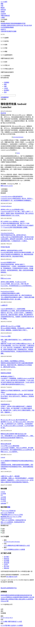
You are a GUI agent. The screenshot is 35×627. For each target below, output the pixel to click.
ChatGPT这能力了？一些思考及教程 (13, 308)
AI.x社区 (27, 545)
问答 (7, 31)
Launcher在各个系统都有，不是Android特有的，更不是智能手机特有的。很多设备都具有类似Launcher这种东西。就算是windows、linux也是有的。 (17, 449)
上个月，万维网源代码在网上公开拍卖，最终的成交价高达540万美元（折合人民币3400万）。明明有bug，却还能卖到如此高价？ (17, 396)
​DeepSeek (3, 291)
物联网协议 (4, 373)
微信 (2, 444)
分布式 (14, 262)
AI (13, 291)
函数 (3, 305)
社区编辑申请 (4, 97)
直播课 (18, 23)
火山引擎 (5, 601)
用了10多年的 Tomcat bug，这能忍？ (13, 221)
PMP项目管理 (4, 27)
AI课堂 (3, 17)
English (6, 564)
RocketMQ (3, 262)
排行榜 (10, 23)
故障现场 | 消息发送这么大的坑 (11, 250)
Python (2, 336)
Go (1, 305)
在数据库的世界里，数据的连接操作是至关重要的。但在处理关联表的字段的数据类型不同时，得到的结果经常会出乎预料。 (17, 466)
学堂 (2, 5)
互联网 (3, 404)
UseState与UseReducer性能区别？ (12, 196)
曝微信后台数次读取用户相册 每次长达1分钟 (13, 434)
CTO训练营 (21, 549)
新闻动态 (6, 558)
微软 (2, 185)
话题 (5, 86)
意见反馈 (6, 562)
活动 (5, 92)
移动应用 (8, 444)
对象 (8, 247)
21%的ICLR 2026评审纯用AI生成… (13, 209)
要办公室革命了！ (8, 376)
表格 (9, 336)
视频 (5, 84)
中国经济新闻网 (23, 597)
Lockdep (8, 278)
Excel (6, 336)
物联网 (9, 373)
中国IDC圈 (17, 599)
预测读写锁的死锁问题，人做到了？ (13, 264)
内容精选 (6, 82)
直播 (15, 31)
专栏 (12, 31)
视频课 (3, 23)
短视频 (14, 23)
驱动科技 (24, 595)
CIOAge (10, 541)
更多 (8, 507)
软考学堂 (22, 23)
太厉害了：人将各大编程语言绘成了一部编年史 (16, 406)
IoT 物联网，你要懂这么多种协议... (13, 361)
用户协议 (6, 566)
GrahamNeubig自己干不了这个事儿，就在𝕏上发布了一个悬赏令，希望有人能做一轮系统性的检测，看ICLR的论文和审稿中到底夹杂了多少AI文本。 (17, 213)
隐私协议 (6, 568)
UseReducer (8, 206)
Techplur (17, 541)
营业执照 (3, 588)
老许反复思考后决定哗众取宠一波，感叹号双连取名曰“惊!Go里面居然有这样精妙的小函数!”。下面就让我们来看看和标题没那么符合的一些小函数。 (17, 297)
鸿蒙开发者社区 (5, 15)
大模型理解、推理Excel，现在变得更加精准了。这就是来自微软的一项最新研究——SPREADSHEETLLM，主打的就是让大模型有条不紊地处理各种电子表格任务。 (17, 480)
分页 (6, 305)
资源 (4, 31)
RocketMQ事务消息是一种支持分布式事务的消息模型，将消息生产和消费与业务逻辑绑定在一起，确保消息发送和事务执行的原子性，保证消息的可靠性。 (17, 254)
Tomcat (2, 233)
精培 (11, 549)
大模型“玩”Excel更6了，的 (10, 476)
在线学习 (3, 29)
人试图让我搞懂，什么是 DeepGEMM (13, 282)
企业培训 (3, 13)
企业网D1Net (24, 599)
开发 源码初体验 (10, 446)
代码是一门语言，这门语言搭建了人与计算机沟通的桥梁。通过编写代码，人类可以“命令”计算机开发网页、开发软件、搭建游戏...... (17, 410)
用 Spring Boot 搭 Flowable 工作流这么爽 (14, 420)
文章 (2, 31)
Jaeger (6, 233)
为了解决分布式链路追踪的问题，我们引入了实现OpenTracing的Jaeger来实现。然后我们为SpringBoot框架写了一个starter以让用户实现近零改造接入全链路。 (17, 225)
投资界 (30, 599)
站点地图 (6, 560)
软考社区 (3, 9)
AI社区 (6, 88)
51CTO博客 (7, 545)
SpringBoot (11, 233)
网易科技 (13, 595)
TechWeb (3, 597)
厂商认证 (25, 25)
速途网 (17, 597)
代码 (8, 404)
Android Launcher (8, 185)
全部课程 (3, 25)
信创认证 (15, 25)
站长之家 (12, 597)
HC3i (13, 541)
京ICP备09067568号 (11, 576)
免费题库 (11, 27)
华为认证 (20, 25)
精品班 (3, 7)
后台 (4, 444)
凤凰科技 (18, 595)
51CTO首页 (4, 1)
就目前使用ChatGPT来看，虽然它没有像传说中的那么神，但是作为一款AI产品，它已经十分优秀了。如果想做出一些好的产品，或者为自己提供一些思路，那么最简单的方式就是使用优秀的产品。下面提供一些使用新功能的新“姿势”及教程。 (17, 314)
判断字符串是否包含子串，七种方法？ (14, 235)
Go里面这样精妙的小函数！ (11, 293)
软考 (11, 25)
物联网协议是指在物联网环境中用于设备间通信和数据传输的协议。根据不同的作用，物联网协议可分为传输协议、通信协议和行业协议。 (17, 365)
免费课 (3, 11)
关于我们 (6, 556)
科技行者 (29, 595)
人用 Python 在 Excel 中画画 (10, 326)
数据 (6, 404)
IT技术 (30, 25)
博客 (2, 3)
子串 (6, 247)
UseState (3, 206)
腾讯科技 (8, 595)
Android (3, 457)
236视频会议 (10, 599)
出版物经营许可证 (11, 588)
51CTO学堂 (7, 549)
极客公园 (4, 599)
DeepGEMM (9, 291)
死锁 (2, 278)
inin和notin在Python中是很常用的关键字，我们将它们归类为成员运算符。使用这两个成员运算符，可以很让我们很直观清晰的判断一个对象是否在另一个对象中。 (17, 239)
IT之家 (30, 597)
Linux (4, 278)
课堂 (9, 31)
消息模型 (9, 262)
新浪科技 (3, 595)
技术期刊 (6, 90)
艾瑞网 (7, 597)
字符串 (3, 247)
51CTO (6, 541)
